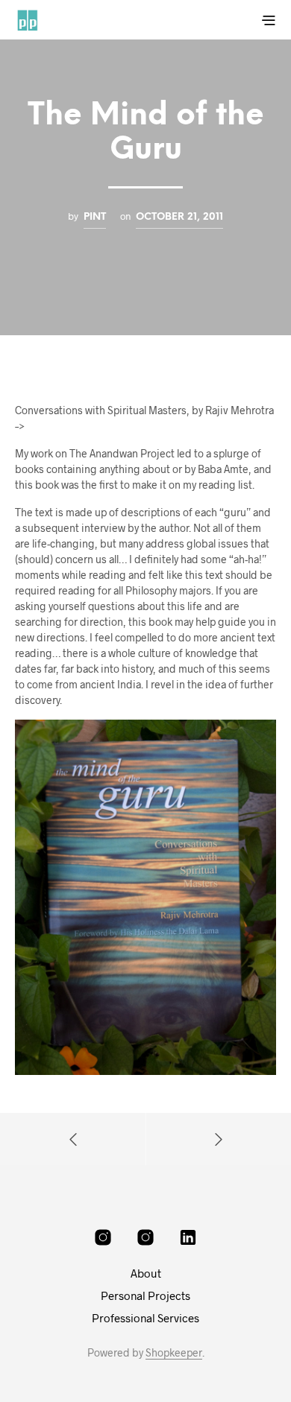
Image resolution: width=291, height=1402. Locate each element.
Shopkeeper (174, 1353)
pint (95, 217)
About (146, 1273)
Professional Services (145, 1318)
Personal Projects (145, 1295)
